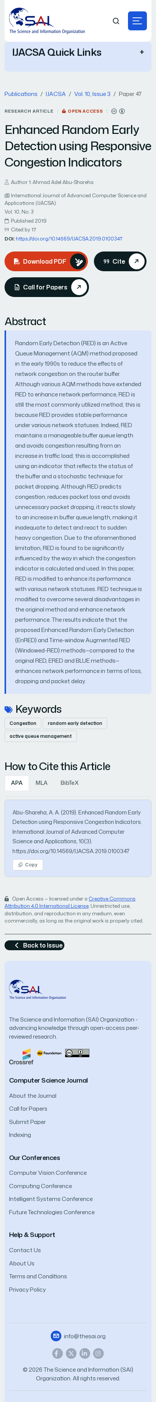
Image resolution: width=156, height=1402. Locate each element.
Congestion (22, 723)
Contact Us (25, 1250)
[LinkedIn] (85, 1353)
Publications (21, 94)
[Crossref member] (21, 1056)
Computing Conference (40, 1186)
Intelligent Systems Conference (51, 1199)
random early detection (75, 723)
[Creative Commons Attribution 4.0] (77, 1052)
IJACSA (56, 94)
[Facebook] (57, 1353)
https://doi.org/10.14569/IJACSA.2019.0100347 (69, 238)
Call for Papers (28, 1109)
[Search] (116, 21)
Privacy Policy (27, 1290)
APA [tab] (17, 783)
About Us (21, 1263)
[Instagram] (98, 1353)
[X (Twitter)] (71, 1353)
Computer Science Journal (48, 1080)
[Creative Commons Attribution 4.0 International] (118, 111)
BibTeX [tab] (70, 783)
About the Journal (32, 1096)
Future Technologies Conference (52, 1212)
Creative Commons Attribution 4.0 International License (70, 902)
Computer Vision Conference (48, 1173)
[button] (137, 20)
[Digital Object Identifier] (49, 1052)
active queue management (40, 736)
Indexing (20, 1135)
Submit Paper (27, 1122)
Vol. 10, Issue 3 (92, 94)
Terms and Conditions (38, 1276)
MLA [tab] (42, 783)
